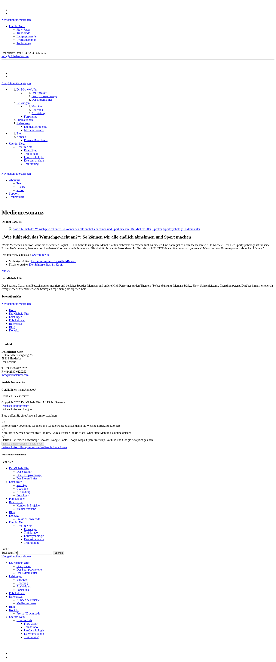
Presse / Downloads (28, 519)
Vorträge (22, 485)
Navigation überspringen (16, 19)
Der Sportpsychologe (29, 475)
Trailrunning (24, 43)
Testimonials (16, 197)
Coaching (22, 488)
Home (12, 310)
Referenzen (16, 323)
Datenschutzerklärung (14, 447)
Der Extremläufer (27, 478)
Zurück (6, 270)
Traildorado (23, 33)
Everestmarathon (26, 39)
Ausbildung (23, 492)
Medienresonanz (26, 508)
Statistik (77, 440)
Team (20, 183)
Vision (20, 190)
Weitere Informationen (53, 447)
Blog (12, 327)
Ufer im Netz (17, 26)
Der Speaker (24, 471)
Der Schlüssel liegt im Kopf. (46, 264)
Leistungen (15, 317)
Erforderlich (61, 425)
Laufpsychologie (26, 36)
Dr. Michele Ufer (19, 313)
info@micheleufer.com (15, 56)
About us (14, 180)
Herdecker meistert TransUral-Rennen (53, 261)
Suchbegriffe (9, 552)
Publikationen (17, 320)
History (21, 186)
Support (13, 193)
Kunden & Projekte (28, 505)
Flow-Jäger (23, 29)
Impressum (22, 405)
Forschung (23, 495)
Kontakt (14, 330)
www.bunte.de (40, 254)
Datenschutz (9, 405)
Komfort (66, 432)
